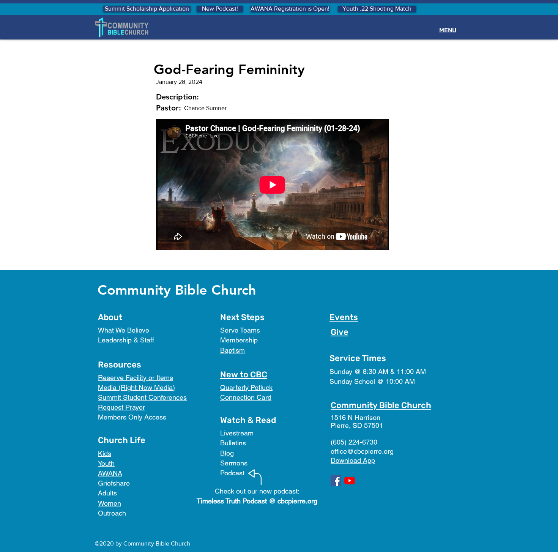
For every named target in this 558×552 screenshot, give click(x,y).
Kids (104, 453)
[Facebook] (336, 480)
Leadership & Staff (126, 340)
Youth (106, 463)
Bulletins (233, 443)
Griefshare (114, 483)
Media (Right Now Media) (136, 387)
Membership (239, 340)
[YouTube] (349, 480)
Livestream (237, 433)
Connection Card (245, 397)
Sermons (233, 463)
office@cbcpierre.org (362, 451)
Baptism (232, 350)
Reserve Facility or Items (135, 378)
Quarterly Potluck (246, 387)
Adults (107, 493)
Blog (227, 453)
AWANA (110, 473)
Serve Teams (240, 330)
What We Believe (123, 330)
